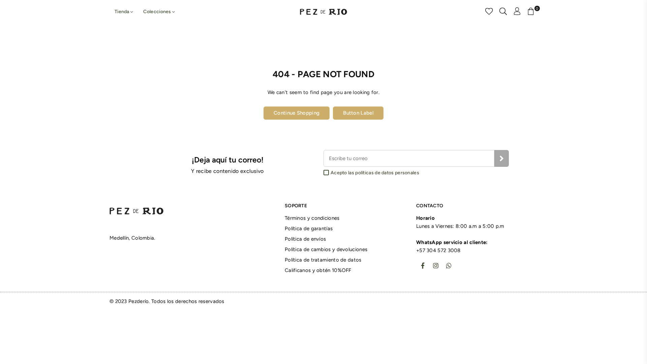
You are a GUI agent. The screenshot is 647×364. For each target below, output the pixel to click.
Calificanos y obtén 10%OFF (318, 270)
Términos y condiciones (312, 218)
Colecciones (157, 11)
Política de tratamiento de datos (323, 260)
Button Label (358, 113)
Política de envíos (305, 239)
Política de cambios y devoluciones (326, 249)
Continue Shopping (296, 113)
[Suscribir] (501, 158)
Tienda (122, 11)
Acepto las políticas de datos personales (375, 173)
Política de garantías (309, 228)
